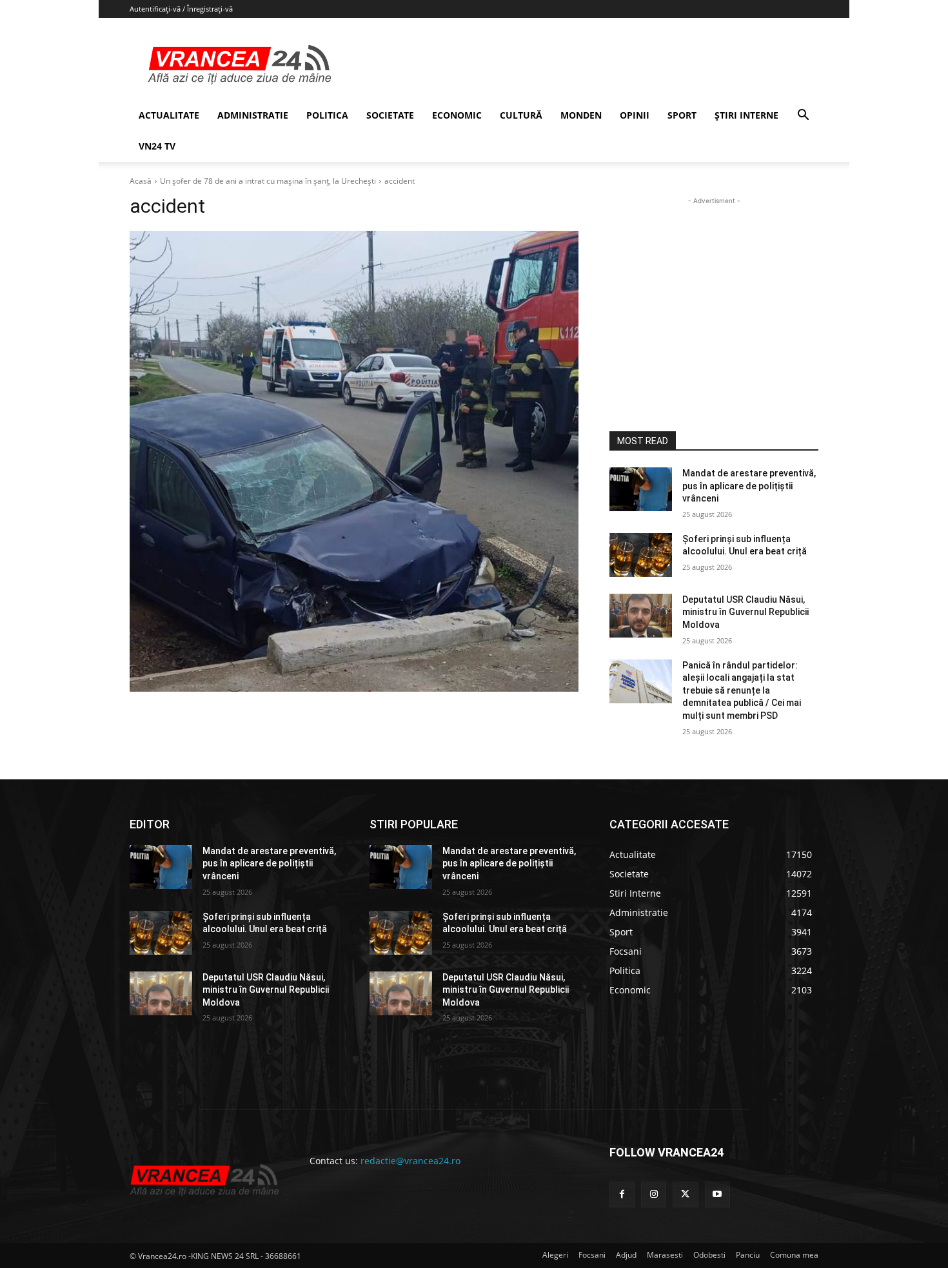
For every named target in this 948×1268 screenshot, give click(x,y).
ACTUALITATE (169, 115)
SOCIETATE (390, 115)
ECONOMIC (457, 115)
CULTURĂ (521, 115)
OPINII (634, 115)
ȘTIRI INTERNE (746, 115)
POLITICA (327, 115)
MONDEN (581, 115)
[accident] (354, 461)
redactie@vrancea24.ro (410, 1161)
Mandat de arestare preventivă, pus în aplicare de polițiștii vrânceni (749, 485)
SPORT (681, 115)
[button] (802, 116)
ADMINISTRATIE (252, 115)
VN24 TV (157, 146)
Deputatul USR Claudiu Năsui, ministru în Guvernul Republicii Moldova (745, 612)
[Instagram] (653, 1194)
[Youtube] (717, 1194)
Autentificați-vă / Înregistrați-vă (181, 9)
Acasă (141, 180)
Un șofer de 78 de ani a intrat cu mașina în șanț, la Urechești (268, 180)
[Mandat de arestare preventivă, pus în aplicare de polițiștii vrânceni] (640, 489)
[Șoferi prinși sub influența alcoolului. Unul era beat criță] (640, 555)
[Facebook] (622, 1194)
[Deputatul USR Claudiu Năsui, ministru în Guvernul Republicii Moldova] (640, 616)
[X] (685, 1194)
